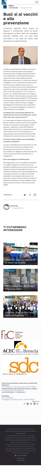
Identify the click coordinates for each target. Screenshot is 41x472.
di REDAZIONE (13, 8)
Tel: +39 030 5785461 (27, 400)
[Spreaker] (28, 405)
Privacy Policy (20, 460)
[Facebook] (24, 405)
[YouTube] (34, 405)
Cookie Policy (20, 458)
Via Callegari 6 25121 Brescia (11, 400)
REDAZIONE (14, 206)
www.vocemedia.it (7, 398)
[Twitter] (31, 405)
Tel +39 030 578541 (29, 387)
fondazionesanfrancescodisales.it (13, 391)
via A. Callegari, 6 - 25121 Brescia (12, 387)
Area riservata (22, 455)
